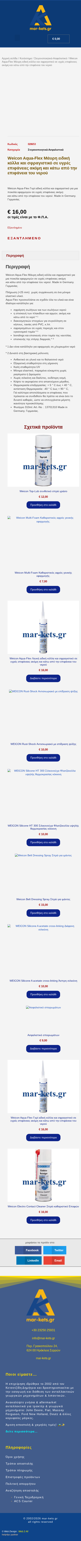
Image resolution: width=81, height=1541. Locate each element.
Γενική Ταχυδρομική (29, 1497)
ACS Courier (23, 1501)
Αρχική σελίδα (10, 58)
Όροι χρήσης (15, 1456)
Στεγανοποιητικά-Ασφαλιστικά (50, 58)
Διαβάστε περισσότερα (43, 678)
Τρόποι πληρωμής (19, 1470)
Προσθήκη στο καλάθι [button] (43, 504)
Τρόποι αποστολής (19, 1463)
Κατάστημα (26, 58)
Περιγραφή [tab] (15, 255)
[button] (17, 38)
